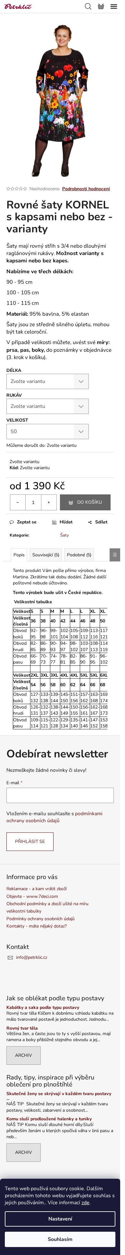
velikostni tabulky (23, 911)
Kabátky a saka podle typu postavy (42, 1007)
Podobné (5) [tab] (79, 555)
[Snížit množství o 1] (18, 502)
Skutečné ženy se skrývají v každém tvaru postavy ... (58, 1096)
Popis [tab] (19, 555)
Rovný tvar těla (22, 1028)
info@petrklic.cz (31, 957)
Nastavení (60, 1218)
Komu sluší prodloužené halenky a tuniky (49, 1118)
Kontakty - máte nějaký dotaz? (36, 926)
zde (85, 1202)
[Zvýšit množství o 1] (48, 502)
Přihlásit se (30, 841)
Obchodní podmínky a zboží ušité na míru (47, 904)
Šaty (64, 535)
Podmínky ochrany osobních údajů (40, 919)
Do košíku (89, 502)
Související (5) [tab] (45, 555)
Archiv (23, 1055)
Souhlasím (60, 1239)
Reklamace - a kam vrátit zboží (36, 889)
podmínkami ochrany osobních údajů (54, 817)
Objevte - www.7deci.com (32, 896)
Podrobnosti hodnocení (86, 189)
